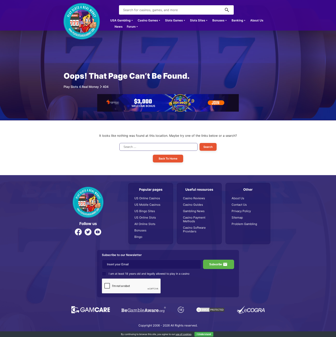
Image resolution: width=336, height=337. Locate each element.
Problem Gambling (244, 224)
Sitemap (237, 217)
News (118, 26)
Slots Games (174, 20)
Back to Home (168, 158)
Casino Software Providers (194, 229)
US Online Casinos (147, 198)
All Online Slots (144, 224)
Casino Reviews (194, 198)
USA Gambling (120, 20)
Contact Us (239, 204)
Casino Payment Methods (194, 219)
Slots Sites (197, 20)
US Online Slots (145, 217)
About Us (256, 20)
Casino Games (148, 20)
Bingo (138, 237)
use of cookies (183, 334)
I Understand (204, 334)
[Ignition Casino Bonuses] (168, 96)
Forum (131, 26)
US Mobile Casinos (147, 204)
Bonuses (218, 20)
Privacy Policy (241, 211)
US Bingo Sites (144, 211)
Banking (237, 20)
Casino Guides (193, 204)
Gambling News (194, 211)
